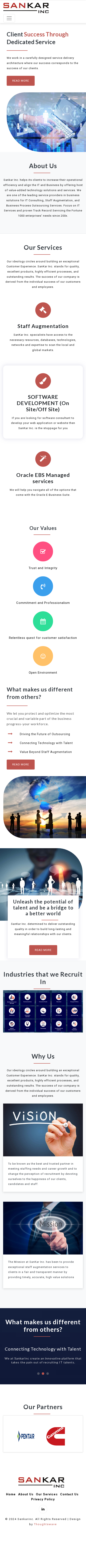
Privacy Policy (43, 1499)
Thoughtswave (45, 1524)
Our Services (47, 1494)
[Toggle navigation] (9, 18)
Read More (20, 80)
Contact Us (69, 1494)
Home (11, 1494)
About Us (25, 1494)
